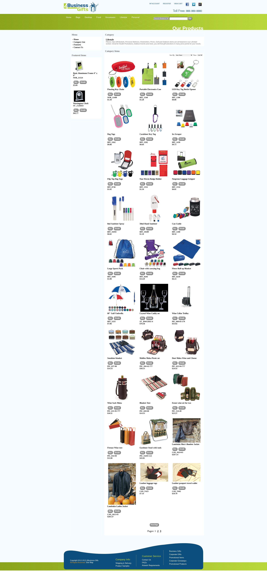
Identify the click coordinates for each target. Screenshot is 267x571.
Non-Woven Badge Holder (151, 179)
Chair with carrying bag (150, 269)
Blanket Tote (145, 403)
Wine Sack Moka (114, 403)
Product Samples (122, 566)
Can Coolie (176, 224)
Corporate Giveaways (177, 561)
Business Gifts (175, 551)
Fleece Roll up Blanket (181, 269)
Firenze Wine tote (114, 448)
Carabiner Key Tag (148, 134)
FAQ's (144, 563)
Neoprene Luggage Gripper (183, 179)
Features (77, 45)
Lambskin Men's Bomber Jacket (185, 444)
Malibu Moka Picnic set (150, 358)
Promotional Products (178, 564)
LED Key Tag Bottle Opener (184, 89)
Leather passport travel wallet (184, 483)
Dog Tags (111, 134)
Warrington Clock (80, 103)
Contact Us (78, 47)
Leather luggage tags (148, 483)
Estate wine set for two (181, 403)
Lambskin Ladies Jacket (117, 506)
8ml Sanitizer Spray (115, 224)
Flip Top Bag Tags (115, 179)
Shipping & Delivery (123, 563)
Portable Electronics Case (150, 89)
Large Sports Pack (115, 269)
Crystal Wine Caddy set (150, 313)
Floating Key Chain (115, 89)
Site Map (89, 562)
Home (76, 39)
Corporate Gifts (175, 554)
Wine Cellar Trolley (180, 313)
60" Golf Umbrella (115, 313)
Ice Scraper (176, 134)
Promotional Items (176, 558)
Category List (79, 42)
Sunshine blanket (114, 358)
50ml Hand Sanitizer (148, 224)
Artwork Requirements (151, 565)
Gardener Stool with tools (150, 448)
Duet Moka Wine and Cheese (184, 358)
